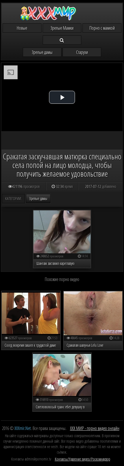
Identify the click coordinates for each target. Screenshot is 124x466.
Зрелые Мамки (62, 28)
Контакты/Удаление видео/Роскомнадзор (82, 459)
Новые (22, 28)
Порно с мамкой (102, 28)
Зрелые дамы (42, 52)
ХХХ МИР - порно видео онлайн (94, 428)
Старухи (82, 52)
